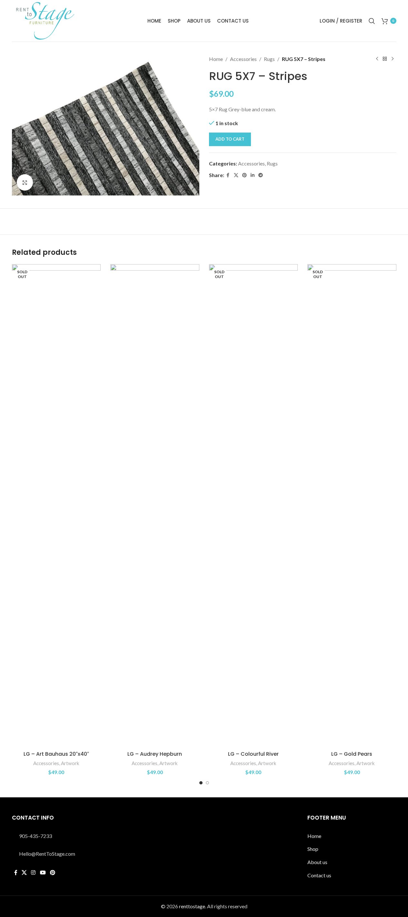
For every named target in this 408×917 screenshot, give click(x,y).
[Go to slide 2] (207, 782)
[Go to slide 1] (201, 782)
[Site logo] (44, 20)
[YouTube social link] (43, 872)
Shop (312, 849)
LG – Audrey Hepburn (154, 754)
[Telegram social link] (260, 175)
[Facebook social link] (228, 175)
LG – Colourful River (253, 754)
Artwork (70, 763)
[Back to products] (385, 59)
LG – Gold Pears (351, 754)
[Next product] (392, 59)
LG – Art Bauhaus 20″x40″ (56, 754)
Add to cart (229, 139)
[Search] (371, 21)
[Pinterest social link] (244, 175)
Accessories (243, 59)
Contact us (319, 875)
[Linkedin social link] (252, 175)
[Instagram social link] (33, 872)
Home (216, 59)
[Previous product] (377, 59)
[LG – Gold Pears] (351, 506)
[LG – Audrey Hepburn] (154, 506)
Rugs (269, 59)
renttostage (192, 906)
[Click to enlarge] (25, 182)
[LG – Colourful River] (253, 506)
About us (317, 862)
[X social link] (236, 175)
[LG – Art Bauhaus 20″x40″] (56, 506)
